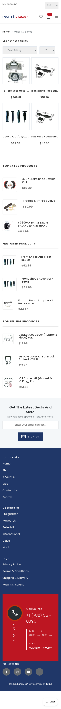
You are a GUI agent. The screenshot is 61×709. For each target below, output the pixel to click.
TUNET (49, 683)
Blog (5, 484)
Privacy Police (12, 564)
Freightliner (10, 514)
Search (7, 497)
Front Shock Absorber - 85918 (38, 280)
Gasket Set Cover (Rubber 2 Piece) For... (38, 336)
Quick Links (11, 457)
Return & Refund (13, 584)
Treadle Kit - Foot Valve (39, 201)
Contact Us (10, 490)
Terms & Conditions (16, 571)
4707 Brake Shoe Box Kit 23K (38, 180)
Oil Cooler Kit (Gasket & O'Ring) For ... (35, 379)
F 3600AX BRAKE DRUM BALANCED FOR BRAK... (33, 224)
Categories (11, 507)
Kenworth (9, 521)
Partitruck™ (22, 683)
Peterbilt (8, 527)
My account (10, 4)
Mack (6, 547)
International (11, 534)
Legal (7, 558)
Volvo (6, 541)
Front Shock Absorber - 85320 (37, 258)
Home (6, 31)
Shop (6, 470)
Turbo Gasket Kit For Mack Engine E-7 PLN (36, 358)
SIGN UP (33, 436)
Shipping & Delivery (15, 578)
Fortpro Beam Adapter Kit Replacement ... (35, 302)
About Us (9, 477)
